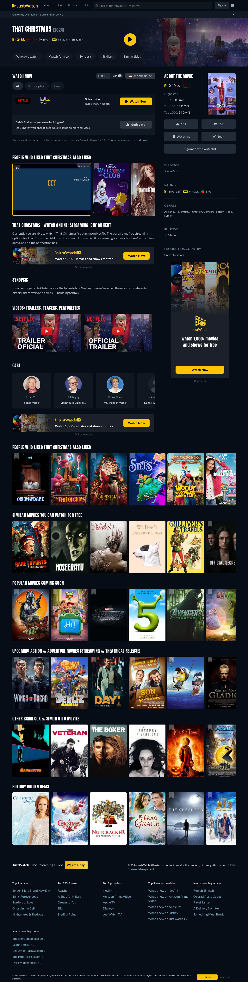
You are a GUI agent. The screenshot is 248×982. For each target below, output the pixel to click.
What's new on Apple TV (164, 907)
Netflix (107, 890)
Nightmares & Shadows (27, 914)
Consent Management (141, 869)
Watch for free (59, 56)
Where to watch (27, 56)
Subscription (37, 86)
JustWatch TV (112, 914)
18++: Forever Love (25, 896)
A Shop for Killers (69, 896)
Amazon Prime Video (117, 896)
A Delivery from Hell (206, 908)
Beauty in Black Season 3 (28, 950)
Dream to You (67, 902)
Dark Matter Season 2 (26, 962)
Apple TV (109, 902)
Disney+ (108, 908)
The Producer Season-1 (27, 956)
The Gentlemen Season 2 (28, 938)
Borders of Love (22, 902)
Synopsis (86, 56)
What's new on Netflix (163, 890)
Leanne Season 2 (23, 944)
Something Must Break (208, 914)
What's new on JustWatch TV (168, 919)
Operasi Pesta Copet (207, 896)
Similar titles (132, 56)
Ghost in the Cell (23, 908)
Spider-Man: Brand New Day (31, 890)
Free (57, 86)
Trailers (108, 56)
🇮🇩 (137, 76)
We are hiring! (76, 865)
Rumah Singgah (203, 890)
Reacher (63, 890)
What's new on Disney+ (164, 913)
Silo (60, 908)
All (18, 86)
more (54, 207)
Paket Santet (201, 902)
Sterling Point (67, 914)
